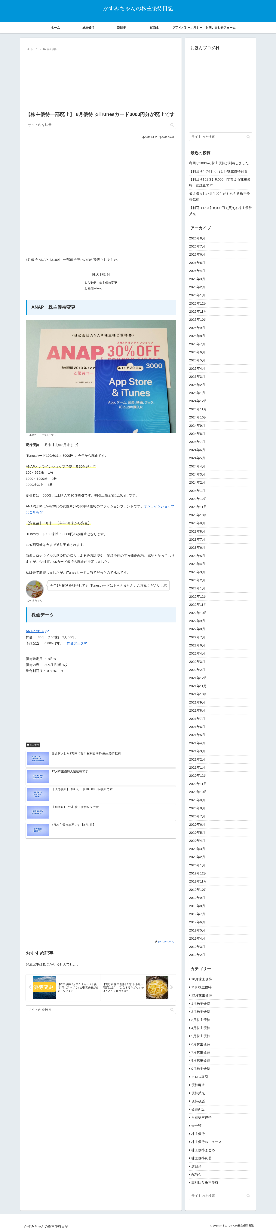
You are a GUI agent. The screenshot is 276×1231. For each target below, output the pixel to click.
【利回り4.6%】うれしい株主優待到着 (218, 171)
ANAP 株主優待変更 (102, 282)
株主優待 (34, 744)
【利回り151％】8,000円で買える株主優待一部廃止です (219, 182)
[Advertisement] (101, 80)
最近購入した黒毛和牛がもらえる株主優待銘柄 (219, 197)
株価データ (95, 288)
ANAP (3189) (36, 631)
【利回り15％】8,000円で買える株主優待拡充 (220, 211)
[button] (172, 125)
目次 (95, 274)
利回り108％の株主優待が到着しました (219, 163)
